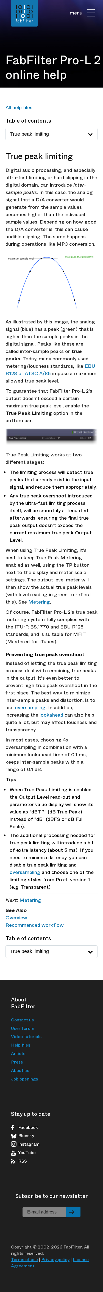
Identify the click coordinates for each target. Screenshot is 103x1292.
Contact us (22, 1020)
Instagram (29, 1144)
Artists (18, 1053)
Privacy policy (55, 1259)
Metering (39, 602)
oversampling (30, 707)
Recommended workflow (34, 925)
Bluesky (26, 1136)
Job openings (24, 1079)
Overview (16, 917)
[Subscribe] (73, 1212)
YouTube (27, 1153)
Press (17, 1062)
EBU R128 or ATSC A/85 (50, 370)
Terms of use (24, 1259)
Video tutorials (26, 1036)
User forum (22, 1028)
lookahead (51, 715)
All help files (18, 107)
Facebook (28, 1128)
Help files (20, 1045)
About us (20, 1070)
